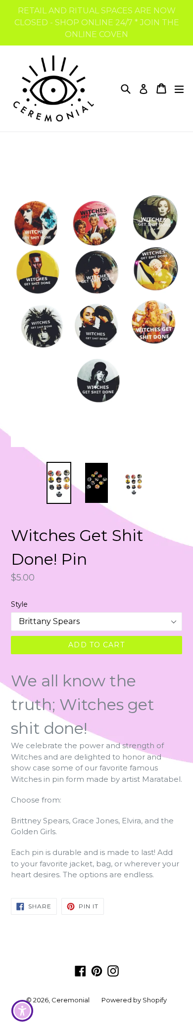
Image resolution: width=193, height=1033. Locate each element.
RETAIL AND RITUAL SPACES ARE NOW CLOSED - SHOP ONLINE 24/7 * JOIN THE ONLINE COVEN (96, 22)
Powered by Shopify (134, 1000)
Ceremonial (70, 1000)
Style (19, 604)
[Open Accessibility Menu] (22, 1011)
